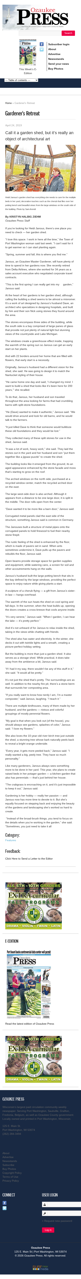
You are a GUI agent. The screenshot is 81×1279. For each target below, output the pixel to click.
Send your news (58, 63)
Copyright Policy (12, 1172)
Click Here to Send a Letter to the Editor (29, 858)
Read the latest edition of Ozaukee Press (29, 1023)
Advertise (54, 54)
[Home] (40, 28)
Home (8, 103)
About (52, 49)
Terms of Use (10, 1176)
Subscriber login (59, 44)
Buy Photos (55, 68)
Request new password (58, 1220)
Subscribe (8, 1164)
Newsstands (56, 59)
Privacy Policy (10, 1180)
